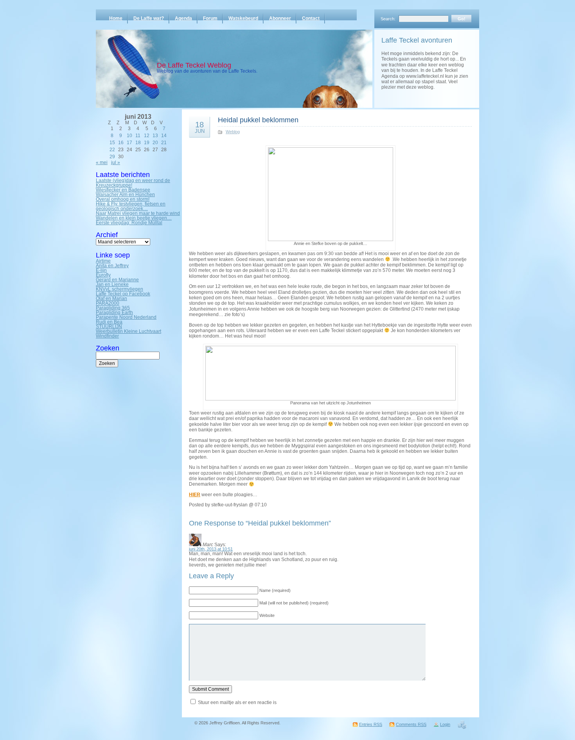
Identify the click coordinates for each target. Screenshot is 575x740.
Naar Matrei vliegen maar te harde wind (138, 213)
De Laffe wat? (148, 18)
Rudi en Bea (109, 322)
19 (146, 142)
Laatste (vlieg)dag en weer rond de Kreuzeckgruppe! (133, 183)
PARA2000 (107, 303)
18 (138, 142)
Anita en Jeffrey (112, 265)
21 (164, 142)
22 (112, 149)
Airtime (103, 261)
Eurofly (103, 275)
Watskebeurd (243, 18)
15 (112, 142)
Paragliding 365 (113, 308)
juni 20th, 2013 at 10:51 (211, 549)
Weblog (233, 131)
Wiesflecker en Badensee (123, 190)
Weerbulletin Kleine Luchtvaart (128, 331)
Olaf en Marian (111, 298)
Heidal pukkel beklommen (258, 120)
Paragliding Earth (114, 312)
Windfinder (107, 336)
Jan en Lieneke (112, 284)
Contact (311, 18)
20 (155, 142)
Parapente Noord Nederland (126, 317)
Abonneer (280, 18)
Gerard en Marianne (117, 279)
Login (445, 724)
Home (115, 18)
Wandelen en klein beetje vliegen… (134, 218)
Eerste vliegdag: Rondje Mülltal (129, 222)
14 (164, 135)
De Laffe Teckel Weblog (194, 65)
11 (137, 135)
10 (129, 135)
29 (112, 156)
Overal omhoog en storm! (122, 199)
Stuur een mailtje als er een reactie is (237, 702)
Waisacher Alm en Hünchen (125, 194)
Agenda (183, 18)
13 (155, 135)
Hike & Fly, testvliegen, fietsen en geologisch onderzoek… (130, 206)
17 (129, 142)
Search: (388, 18)
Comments (411, 724)
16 (121, 142)
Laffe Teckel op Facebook (123, 294)
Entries (370, 724)
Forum (210, 18)
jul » (115, 162)
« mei (102, 162)
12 (146, 135)
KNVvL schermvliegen (119, 289)
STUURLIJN (109, 326)
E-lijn (101, 270)
